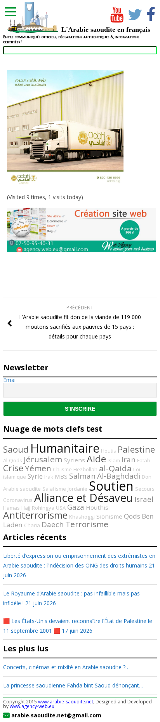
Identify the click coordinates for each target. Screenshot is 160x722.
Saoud (16, 449)
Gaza (75, 507)
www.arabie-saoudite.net (65, 701)
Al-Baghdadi (118, 476)
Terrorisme (86, 524)
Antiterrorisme (35, 515)
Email (10, 380)
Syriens (74, 460)
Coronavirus (18, 499)
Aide (96, 458)
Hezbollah (85, 469)
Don (146, 476)
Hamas (11, 507)
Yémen (38, 468)
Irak (48, 476)
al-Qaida (115, 468)
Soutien (111, 485)
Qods (132, 516)
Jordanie (77, 488)
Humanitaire (64, 448)
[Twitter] (133, 13)
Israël (143, 499)
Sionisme (109, 516)
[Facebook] (151, 13)
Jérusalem (43, 459)
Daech (53, 524)
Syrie (35, 476)
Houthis (97, 507)
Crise (13, 468)
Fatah (143, 460)
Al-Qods (12, 460)
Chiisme (62, 469)
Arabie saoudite (22, 488)
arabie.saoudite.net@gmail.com (56, 715)
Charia (32, 525)
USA (61, 507)
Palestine (136, 449)
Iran (129, 460)
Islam (114, 460)
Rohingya (43, 507)
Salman (82, 476)
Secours (145, 488)
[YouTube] (116, 13)
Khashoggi (82, 516)
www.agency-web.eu (32, 706)
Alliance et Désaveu (83, 497)
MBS (61, 476)
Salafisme (54, 488)
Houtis (108, 450)
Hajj (25, 507)
